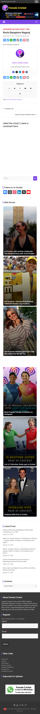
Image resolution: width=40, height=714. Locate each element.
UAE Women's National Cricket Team (16, 29)
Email (5, 631)
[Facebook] (26, 72)
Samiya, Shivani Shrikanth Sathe (25, 114)
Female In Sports (7, 671)
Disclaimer (5, 663)
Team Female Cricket (22, 36)
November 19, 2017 (9, 36)
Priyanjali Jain (9, 109)
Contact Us (5, 669)
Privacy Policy (6, 665)
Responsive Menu (36, 1)
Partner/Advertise (7, 667)
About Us (4, 659)
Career (3, 661)
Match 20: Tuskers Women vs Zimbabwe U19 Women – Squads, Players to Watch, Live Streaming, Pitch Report (20, 540)
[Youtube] (23, 72)
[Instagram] (13, 72)
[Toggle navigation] (4, 22)
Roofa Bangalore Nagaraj (14, 99)
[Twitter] (17, 72)
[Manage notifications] (5, 709)
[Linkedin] (20, 72)
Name (5, 621)
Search (35, 178)
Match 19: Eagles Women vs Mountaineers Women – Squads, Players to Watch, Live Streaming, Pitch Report (20, 551)
